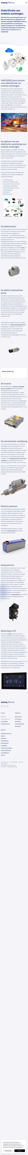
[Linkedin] (2, 706)
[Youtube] (5, 706)
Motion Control (18, 716)
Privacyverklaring (13, 762)
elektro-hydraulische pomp (18, 324)
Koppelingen (18, 726)
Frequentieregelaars (19, 724)
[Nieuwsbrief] (7, 706)
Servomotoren (18, 719)
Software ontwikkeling (6, 750)
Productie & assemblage (6, 748)
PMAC (23, 247)
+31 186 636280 (4, 721)
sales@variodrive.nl (5, 724)
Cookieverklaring (5, 762)
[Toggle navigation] (26, 2)
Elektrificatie (18, 721)
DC (1, 250)
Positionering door (11, 766)
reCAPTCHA (3, 766)
